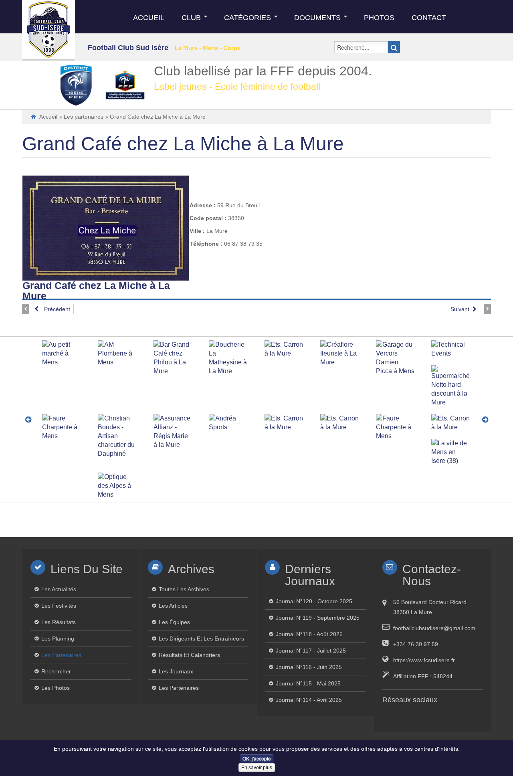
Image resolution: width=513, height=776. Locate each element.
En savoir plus (256, 767)
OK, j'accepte (256, 758)
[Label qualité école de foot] (125, 85)
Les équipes (174, 622)
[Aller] (394, 47)
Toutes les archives (184, 589)
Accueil (48, 116)
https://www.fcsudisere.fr (424, 660)
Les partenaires (83, 116)
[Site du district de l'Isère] (75, 85)
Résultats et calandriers (189, 655)
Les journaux (176, 671)
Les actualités (58, 589)
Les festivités (58, 605)
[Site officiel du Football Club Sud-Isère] (48, 29)
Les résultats (58, 622)
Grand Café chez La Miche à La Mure (183, 143)
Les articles (173, 605)
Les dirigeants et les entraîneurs (201, 638)
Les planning (57, 638)
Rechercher (56, 671)
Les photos (55, 688)
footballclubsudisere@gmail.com (434, 628)
